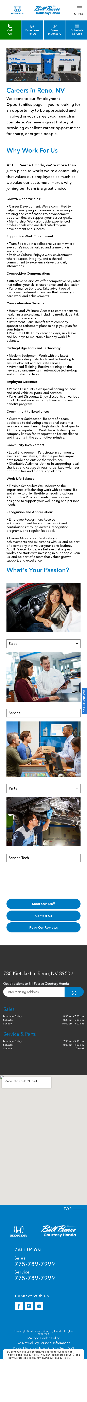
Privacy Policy (31, 1354)
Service (43, 713)
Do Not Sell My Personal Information (43, 1343)
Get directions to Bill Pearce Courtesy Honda (36, 983)
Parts (43, 788)
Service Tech (43, 858)
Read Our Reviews (43, 927)
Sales (43, 643)
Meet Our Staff (43, 904)
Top (68, 1209)
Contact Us (43, 916)
